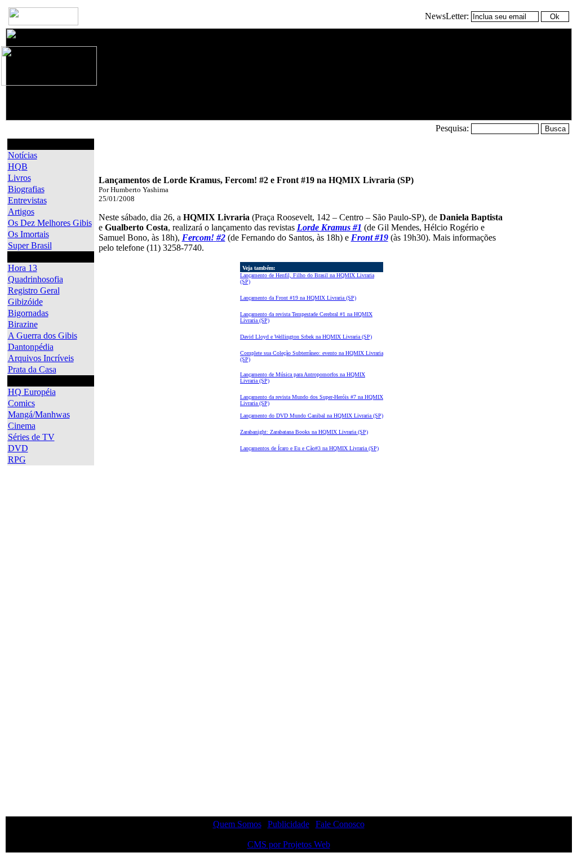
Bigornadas (28, 313)
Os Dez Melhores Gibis (50, 223)
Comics (21, 403)
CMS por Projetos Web (288, 844)
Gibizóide (25, 302)
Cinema (21, 425)
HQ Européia (32, 392)
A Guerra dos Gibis (42, 335)
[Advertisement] (536, 308)
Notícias (22, 155)
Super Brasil (30, 245)
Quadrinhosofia (35, 279)
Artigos (21, 211)
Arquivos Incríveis (41, 358)
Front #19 (369, 237)
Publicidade (288, 824)
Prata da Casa (32, 369)
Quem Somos (237, 824)
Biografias (26, 189)
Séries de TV (31, 437)
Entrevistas (27, 200)
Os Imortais (28, 234)
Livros (19, 178)
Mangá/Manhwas (39, 414)
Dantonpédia (31, 347)
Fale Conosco (340, 824)
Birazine (23, 324)
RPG (17, 459)
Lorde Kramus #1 (329, 227)
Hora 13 (22, 268)
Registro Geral (34, 290)
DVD (18, 448)
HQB (18, 166)
